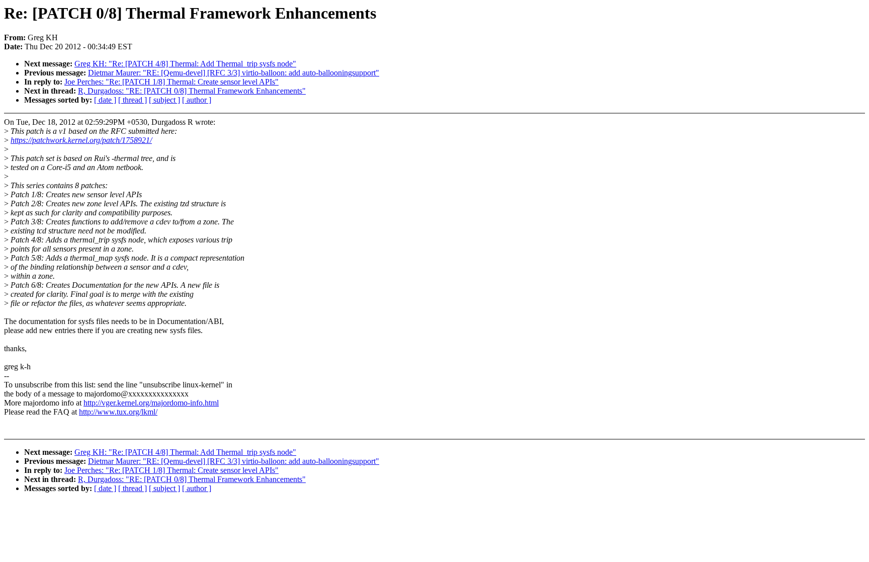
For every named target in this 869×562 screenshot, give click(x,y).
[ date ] (105, 100)
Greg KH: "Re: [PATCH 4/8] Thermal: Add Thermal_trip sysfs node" (185, 63)
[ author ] (196, 100)
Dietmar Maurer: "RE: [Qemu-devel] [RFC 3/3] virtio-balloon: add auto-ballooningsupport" (233, 72)
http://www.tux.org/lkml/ (118, 412)
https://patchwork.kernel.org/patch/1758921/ (81, 140)
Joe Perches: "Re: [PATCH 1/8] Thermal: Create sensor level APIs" (171, 81)
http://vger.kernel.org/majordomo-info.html (151, 402)
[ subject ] (164, 100)
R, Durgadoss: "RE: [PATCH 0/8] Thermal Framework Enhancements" (192, 91)
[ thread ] (132, 100)
